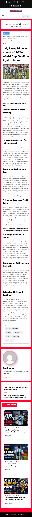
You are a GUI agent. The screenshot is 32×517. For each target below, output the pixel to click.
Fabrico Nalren (10, 428)
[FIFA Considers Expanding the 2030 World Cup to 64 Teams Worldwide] (16, 485)
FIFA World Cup (24, 36)
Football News (9, 38)
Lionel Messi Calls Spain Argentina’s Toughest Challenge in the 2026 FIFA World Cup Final (14, 465)
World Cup (6, 33)
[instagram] (18, 6)
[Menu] (3, 16)
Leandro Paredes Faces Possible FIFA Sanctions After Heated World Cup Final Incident (14, 431)
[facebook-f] (11, 6)
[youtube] (20, 6)
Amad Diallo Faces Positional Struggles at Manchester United (16, 388)
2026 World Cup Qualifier (9, 36)
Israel (14, 38)
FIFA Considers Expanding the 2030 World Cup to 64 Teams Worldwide (15, 499)
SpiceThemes (24, 514)
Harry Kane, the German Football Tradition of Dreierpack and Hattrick (15, 396)
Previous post (7, 384)
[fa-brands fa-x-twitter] (14, 6)
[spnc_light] (28, 16)
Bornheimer (17, 36)
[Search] (24, 16)
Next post (6, 392)
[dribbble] (16, 6)
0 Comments (7, 43)
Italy (16, 38)
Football (4, 38)
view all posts (6, 377)
